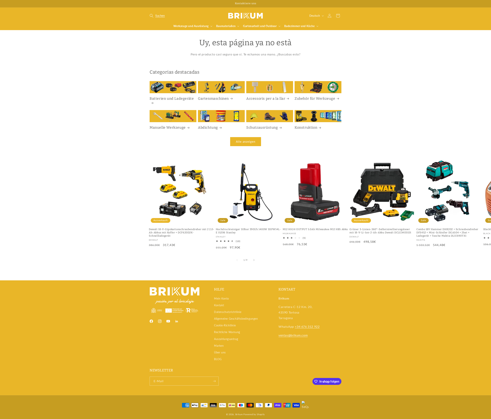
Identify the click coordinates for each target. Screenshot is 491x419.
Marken (219, 345)
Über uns (220, 352)
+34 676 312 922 (307, 326)
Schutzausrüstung (262, 127)
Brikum (239, 414)
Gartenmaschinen (213, 98)
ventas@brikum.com (293, 335)
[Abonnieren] (214, 381)
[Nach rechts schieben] (254, 260)
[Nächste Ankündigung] (340, 3)
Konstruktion (306, 127)
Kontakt (219, 305)
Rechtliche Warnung (227, 332)
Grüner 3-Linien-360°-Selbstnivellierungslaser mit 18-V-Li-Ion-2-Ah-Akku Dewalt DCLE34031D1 (380, 231)
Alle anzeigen (245, 141)
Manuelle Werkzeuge (168, 127)
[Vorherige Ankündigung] (151, 3)
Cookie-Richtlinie (225, 325)
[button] (157, 16)
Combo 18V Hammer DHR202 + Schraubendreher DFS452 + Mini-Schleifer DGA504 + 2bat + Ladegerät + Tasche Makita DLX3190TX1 (447, 232)
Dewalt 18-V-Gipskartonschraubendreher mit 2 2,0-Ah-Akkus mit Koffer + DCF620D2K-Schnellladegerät (181, 232)
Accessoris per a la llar (265, 98)
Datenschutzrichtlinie (227, 312)
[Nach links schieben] (237, 260)
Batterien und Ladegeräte (172, 98)
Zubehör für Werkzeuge (315, 98)
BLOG (218, 359)
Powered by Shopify (254, 414)
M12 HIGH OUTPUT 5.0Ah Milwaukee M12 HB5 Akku (315, 229)
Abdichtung (208, 127)
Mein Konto (221, 298)
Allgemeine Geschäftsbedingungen (236, 318)
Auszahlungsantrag (226, 339)
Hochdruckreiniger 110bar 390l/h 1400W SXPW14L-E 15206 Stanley (248, 231)
